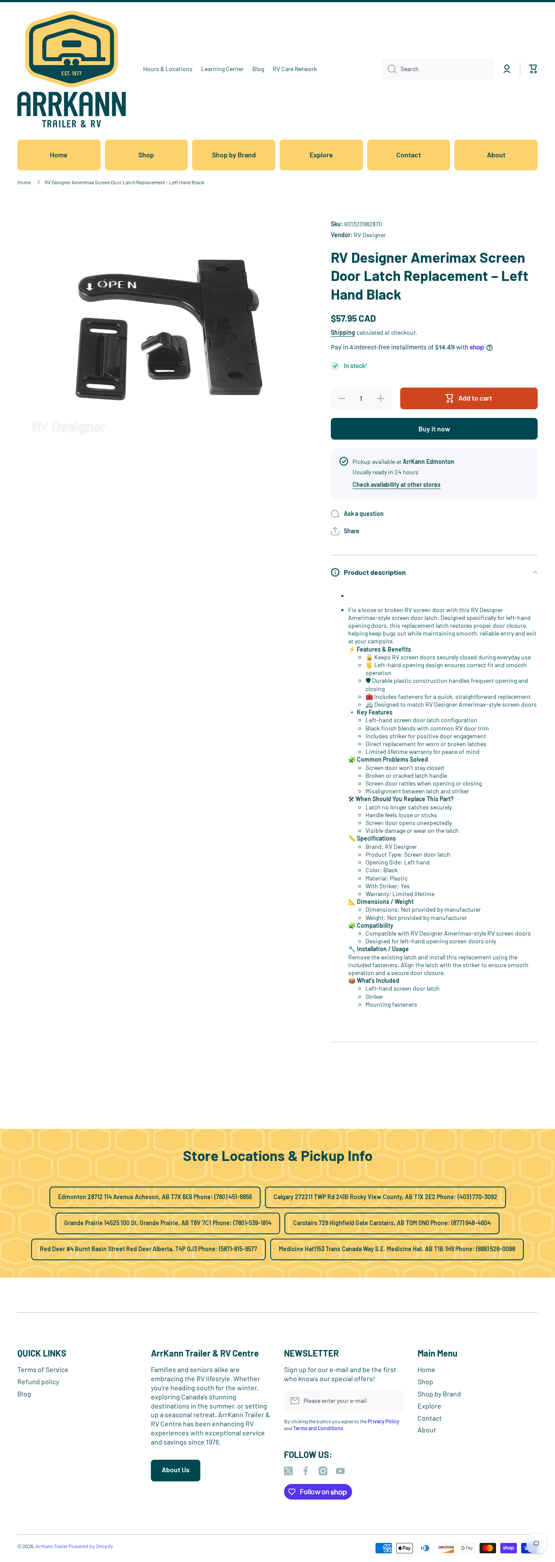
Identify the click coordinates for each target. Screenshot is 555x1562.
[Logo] (71, 69)
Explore (429, 1406)
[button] (345, 531)
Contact (430, 1418)
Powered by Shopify (91, 1546)
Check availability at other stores (397, 484)
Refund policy (38, 1381)
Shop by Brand (439, 1393)
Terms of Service (43, 1369)
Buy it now (434, 428)
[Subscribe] (394, 1401)
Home (24, 182)
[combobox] (437, 69)
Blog (24, 1393)
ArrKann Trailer (52, 1546)
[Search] (388, 69)
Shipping (343, 332)
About (427, 1429)
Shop (425, 1381)
